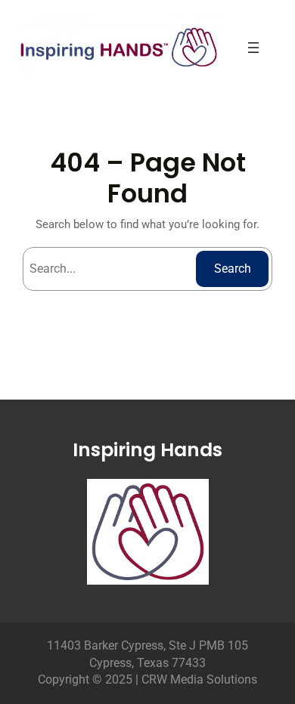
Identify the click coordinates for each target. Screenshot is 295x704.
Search (232, 268)
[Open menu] (253, 48)
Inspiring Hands (147, 450)
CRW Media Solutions (199, 679)
